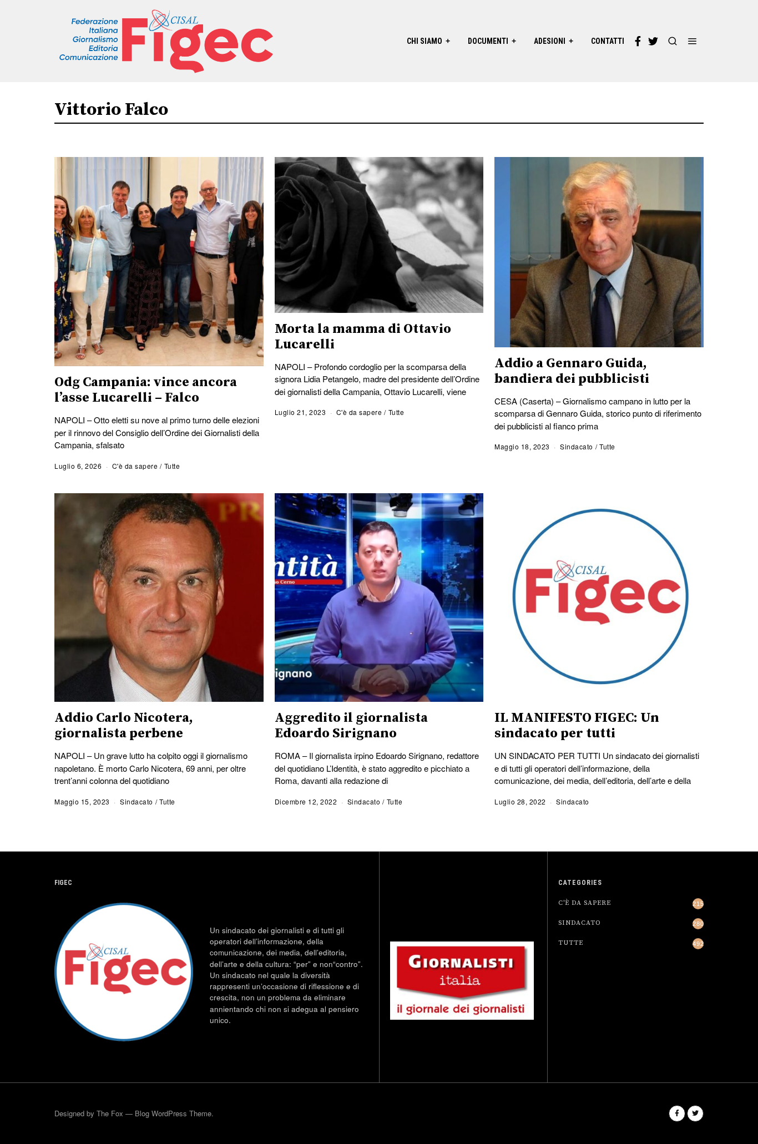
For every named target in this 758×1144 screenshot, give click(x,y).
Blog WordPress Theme (173, 1113)
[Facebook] (638, 41)
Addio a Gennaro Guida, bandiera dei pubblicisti (571, 371)
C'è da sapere (135, 465)
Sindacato (576, 446)
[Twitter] (653, 41)
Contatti (607, 41)
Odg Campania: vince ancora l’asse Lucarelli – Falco (145, 390)
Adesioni (549, 41)
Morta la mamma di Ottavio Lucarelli (363, 337)
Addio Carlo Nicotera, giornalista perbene (123, 726)
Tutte (172, 465)
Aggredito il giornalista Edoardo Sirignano (351, 726)
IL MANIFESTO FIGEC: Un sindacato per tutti (576, 726)
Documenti (488, 41)
